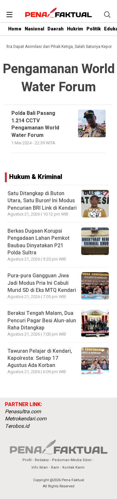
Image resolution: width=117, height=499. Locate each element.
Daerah (55, 29)
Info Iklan (40, 467)
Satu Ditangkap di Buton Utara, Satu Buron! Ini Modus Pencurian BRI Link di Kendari (42, 201)
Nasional (34, 29)
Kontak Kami (73, 467)
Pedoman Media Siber (72, 460)
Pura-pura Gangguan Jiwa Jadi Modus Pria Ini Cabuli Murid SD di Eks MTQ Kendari (41, 283)
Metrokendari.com (25, 419)
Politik (93, 29)
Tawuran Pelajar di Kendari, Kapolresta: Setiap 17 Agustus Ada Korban (39, 358)
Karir (55, 467)
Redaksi (42, 460)
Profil (27, 460)
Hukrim (75, 29)
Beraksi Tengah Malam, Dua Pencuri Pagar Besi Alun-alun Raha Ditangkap (41, 320)
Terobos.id (17, 426)
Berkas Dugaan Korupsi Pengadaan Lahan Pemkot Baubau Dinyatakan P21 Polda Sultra (38, 242)
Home (14, 29)
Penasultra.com (23, 412)
